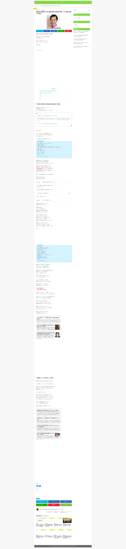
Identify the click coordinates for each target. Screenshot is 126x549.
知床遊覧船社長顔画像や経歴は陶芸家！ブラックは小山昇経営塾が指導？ (81, 39)
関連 (40, 98)
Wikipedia (41, 260)
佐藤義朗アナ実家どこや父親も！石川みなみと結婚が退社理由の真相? (81, 43)
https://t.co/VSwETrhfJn (54, 115)
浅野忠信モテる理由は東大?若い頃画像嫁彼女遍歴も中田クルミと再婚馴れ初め (81, 32)
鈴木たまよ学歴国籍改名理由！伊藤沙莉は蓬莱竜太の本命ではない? (81, 47)
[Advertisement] (44, 59)
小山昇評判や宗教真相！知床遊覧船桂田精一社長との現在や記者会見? (81, 36)
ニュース (38, 498)
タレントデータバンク (44, 156)
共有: (40, 94)
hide (55, 88)
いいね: (40, 96)
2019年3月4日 (54, 123)
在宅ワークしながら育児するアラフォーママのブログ (62, 546)
